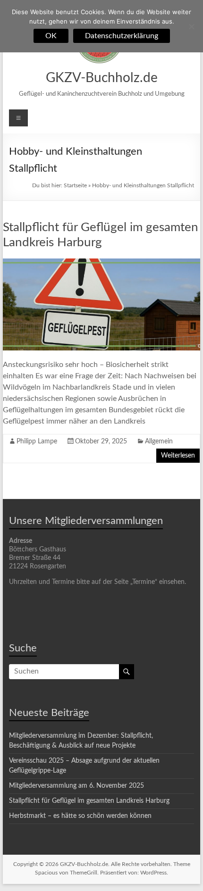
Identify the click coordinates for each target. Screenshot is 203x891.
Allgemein (159, 441)
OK (51, 36)
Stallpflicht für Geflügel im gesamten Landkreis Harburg (89, 801)
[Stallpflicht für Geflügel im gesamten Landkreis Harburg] (101, 263)
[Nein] (191, 26)
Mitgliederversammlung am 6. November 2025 (76, 786)
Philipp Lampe (37, 441)
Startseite (75, 185)
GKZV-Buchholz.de (102, 77)
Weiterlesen (178, 455)
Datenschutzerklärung (121, 36)
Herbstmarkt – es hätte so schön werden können (80, 816)
